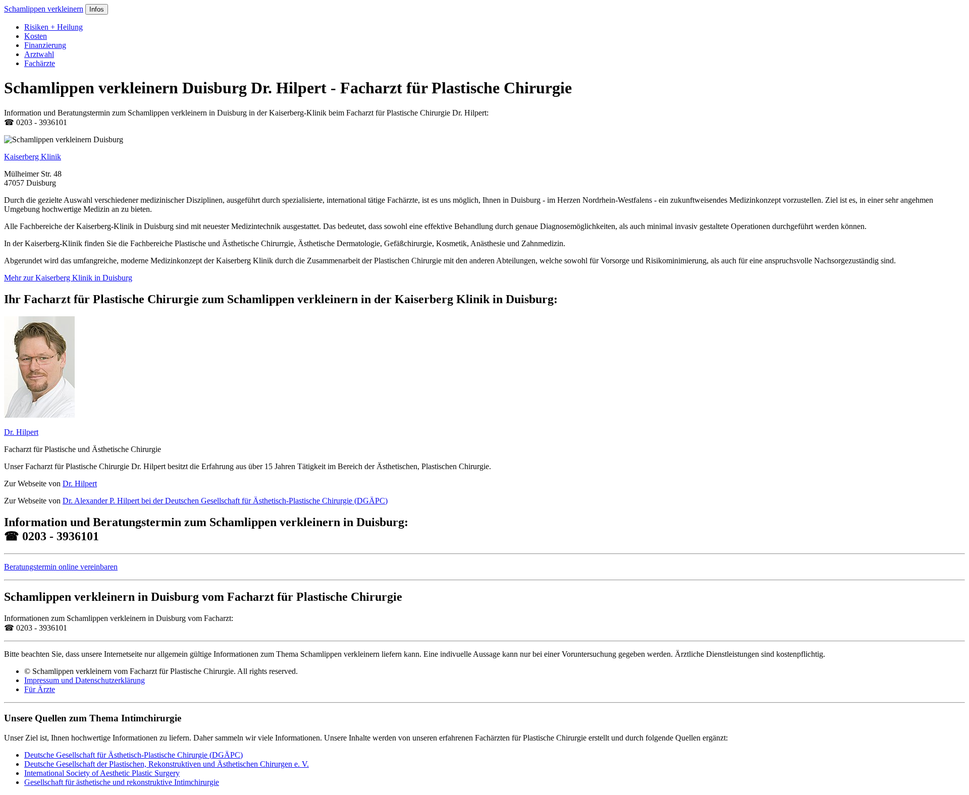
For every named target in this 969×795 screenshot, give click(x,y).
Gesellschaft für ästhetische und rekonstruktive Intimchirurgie (121, 782)
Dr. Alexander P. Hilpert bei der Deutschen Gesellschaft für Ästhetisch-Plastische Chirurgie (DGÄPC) (225, 500)
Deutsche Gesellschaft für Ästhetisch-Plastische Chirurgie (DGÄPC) (133, 755)
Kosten (35, 36)
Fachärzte (39, 63)
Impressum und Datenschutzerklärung (84, 680)
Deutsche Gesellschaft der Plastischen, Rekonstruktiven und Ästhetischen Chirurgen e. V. (166, 764)
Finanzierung (45, 45)
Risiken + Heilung (53, 27)
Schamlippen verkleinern (43, 9)
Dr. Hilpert (21, 432)
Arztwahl (39, 54)
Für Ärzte (39, 689)
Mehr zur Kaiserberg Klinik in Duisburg (68, 277)
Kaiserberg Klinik (32, 156)
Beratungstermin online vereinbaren (61, 566)
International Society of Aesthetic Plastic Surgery (102, 773)
